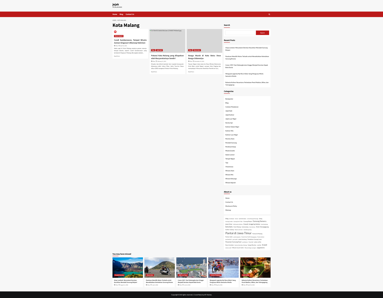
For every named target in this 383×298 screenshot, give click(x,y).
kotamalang (245, 227)
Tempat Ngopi (230, 159)
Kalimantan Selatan (238, 224)
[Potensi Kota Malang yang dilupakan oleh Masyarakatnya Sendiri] (167, 41)
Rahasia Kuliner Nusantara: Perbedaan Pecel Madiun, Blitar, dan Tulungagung (247, 83)
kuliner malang (229, 229)
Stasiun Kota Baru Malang (240, 245)
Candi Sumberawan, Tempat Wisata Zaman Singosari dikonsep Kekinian (130, 41)
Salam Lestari (229, 155)
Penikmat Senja (230, 147)
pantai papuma (237, 237)
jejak (116, 4)
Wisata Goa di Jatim (238, 248)
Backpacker (229, 99)
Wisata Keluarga (231, 179)
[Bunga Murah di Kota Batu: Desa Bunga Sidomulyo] (204, 41)
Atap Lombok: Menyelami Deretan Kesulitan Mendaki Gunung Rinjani (246, 49)
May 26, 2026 (219, 285)
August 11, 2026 (124, 285)
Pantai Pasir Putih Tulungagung (248, 237)
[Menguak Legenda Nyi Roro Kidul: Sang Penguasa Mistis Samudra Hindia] (223, 267)
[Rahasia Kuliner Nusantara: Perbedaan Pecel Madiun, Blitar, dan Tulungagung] (255, 267)
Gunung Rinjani (247, 221)
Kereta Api (229, 123)
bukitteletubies (242, 218)
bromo (236, 218)
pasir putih (235, 239)
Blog (121, 14)
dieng (260, 218)
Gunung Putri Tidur (238, 221)
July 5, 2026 (155, 285)
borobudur (231, 218)
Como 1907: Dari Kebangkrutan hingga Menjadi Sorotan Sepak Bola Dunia (246, 66)
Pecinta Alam (229, 139)
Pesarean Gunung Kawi (233, 242)
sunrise (259, 245)
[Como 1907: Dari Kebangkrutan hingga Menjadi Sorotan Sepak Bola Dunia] (191, 267)
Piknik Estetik (230, 151)
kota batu (229, 227)
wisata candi (228, 247)
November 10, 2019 (199, 61)
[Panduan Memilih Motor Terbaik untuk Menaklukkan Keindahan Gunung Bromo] (159, 267)
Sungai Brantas (252, 245)
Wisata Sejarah (119, 36)
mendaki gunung (247, 229)
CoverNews (198, 295)
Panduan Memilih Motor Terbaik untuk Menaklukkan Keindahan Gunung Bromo (247, 57)
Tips (226, 163)
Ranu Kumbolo (229, 245)
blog (226, 218)
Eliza (117, 46)
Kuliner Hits (229, 131)
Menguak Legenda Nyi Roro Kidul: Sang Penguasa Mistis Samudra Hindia (244, 75)
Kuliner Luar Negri (231, 135)
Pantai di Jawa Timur (238, 233)
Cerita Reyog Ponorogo (252, 218)
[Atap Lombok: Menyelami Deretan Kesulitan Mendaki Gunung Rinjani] (128, 267)
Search (227, 25)
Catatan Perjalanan (231, 107)
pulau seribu (257, 242)
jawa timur (228, 224)
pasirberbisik (228, 239)
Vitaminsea (229, 167)
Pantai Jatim (229, 237)
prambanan (245, 242)
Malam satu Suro (239, 229)
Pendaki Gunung (231, 143)
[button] (269, 14)
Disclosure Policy (231, 206)
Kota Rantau (252, 227)
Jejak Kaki (159, 50)
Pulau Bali (251, 242)
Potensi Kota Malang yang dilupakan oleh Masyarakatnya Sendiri (167, 57)
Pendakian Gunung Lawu (254, 239)
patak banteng (242, 239)
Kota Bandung (264, 224)
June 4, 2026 (187, 285)
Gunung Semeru (259, 221)
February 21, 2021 (161, 61)
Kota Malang (237, 227)
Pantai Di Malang (257, 233)
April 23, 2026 (251, 285)
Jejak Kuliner (229, 115)
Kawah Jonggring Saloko (251, 224)
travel (264, 245)
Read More (117, 56)
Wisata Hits (229, 175)
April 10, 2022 (123, 46)
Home (115, 14)
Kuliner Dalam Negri (232, 127)
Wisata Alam (197, 50)
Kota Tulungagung (262, 227)
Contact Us (130, 14)
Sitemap (228, 210)
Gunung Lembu (229, 221)
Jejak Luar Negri (230, 119)
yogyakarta (261, 248)
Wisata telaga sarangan (250, 247)
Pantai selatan (260, 237)
